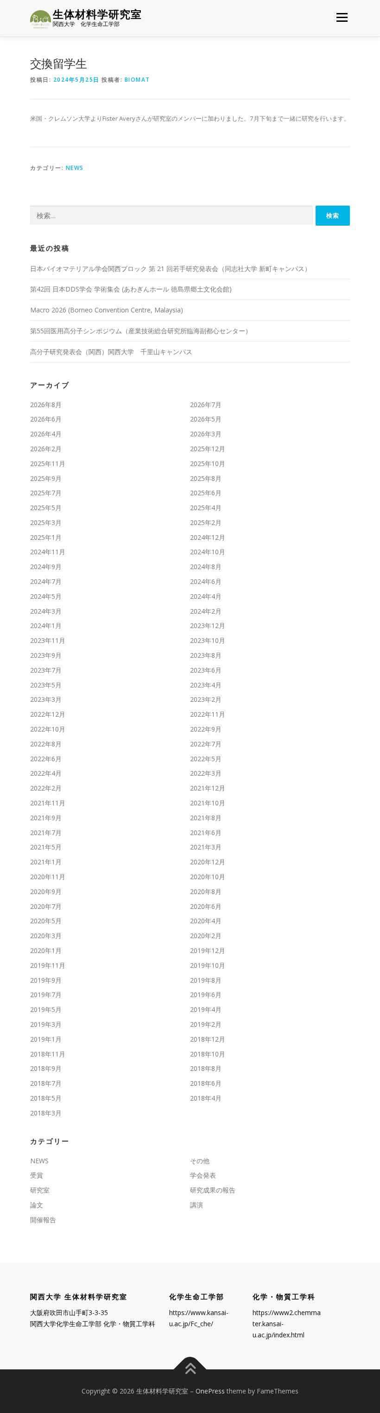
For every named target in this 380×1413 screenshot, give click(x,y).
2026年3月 (206, 433)
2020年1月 (46, 950)
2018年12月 (207, 1039)
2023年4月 (206, 685)
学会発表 (203, 1175)
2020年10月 (207, 876)
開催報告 (43, 1219)
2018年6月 (206, 1083)
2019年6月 (206, 994)
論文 (36, 1204)
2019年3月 (46, 1024)
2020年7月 (46, 906)
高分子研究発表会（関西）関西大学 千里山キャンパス (111, 351)
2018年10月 (207, 1054)
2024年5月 (46, 596)
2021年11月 (47, 802)
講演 (196, 1204)
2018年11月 (47, 1054)
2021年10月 (207, 802)
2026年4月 (46, 433)
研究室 (40, 1190)
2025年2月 (206, 522)
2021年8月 (206, 817)
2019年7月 (46, 994)
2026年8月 (46, 404)
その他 (199, 1160)
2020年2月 (206, 935)
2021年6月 (206, 832)
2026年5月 (206, 419)
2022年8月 (46, 743)
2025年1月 (46, 537)
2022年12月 (47, 714)
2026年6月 (46, 419)
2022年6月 (46, 758)
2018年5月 (46, 1098)
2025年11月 (47, 463)
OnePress (210, 1391)
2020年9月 (46, 891)
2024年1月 (46, 625)
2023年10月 (207, 640)
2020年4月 (206, 920)
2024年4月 (206, 596)
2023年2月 (206, 699)
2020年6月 (206, 906)
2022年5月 (206, 758)
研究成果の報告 (212, 1190)
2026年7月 (206, 404)
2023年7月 (46, 670)
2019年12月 (207, 950)
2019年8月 (206, 980)
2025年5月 (46, 507)
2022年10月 (47, 729)
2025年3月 (46, 522)
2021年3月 (206, 847)
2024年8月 (206, 566)
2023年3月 (46, 699)
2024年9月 (46, 566)
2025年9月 (46, 478)
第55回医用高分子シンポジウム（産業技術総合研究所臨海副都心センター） (141, 330)
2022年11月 (207, 714)
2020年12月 (207, 861)
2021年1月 (46, 861)
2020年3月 (46, 935)
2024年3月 (46, 611)
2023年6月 (206, 670)
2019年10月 (207, 965)
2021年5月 (46, 847)
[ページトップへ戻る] (190, 1369)
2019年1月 (46, 1039)
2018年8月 (206, 1068)
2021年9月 (46, 817)
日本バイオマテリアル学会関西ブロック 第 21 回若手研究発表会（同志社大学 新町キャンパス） (170, 268)
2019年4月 (206, 1009)
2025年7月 (46, 492)
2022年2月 (46, 788)
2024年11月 (47, 551)
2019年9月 (46, 980)
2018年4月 (206, 1098)
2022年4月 (46, 773)
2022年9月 (206, 729)
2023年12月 (207, 625)
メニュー (342, 17)
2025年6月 (206, 492)
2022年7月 (206, 743)
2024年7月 (46, 581)
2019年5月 (46, 1009)
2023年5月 (46, 685)
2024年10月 (207, 551)
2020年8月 (206, 891)
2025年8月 (206, 478)
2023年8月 (206, 655)
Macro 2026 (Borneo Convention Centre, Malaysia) (106, 309)
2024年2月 (206, 611)
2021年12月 (207, 788)
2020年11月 (47, 876)
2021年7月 (46, 832)
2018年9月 (46, 1068)
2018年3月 (46, 1112)
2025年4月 (206, 507)
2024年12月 (207, 537)
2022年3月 (206, 773)
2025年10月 (207, 463)
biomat (137, 80)
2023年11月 (47, 640)
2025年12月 (207, 448)
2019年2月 (206, 1024)
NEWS (75, 168)
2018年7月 (46, 1083)
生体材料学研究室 (97, 14)
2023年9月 (46, 655)
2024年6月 (206, 581)
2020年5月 (46, 920)
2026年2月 (46, 448)
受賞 (36, 1175)
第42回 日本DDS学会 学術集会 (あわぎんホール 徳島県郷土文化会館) (131, 289)
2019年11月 (47, 965)
